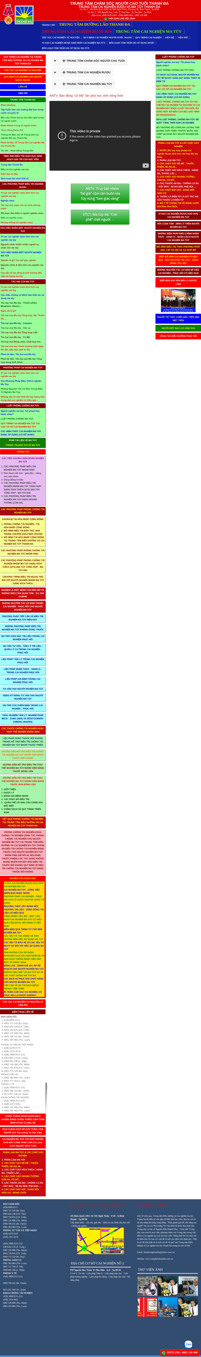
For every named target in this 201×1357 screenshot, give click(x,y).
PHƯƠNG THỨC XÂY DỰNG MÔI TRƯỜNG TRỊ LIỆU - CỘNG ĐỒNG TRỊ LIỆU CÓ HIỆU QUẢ (24, 909)
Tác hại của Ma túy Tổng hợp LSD (19, 332)
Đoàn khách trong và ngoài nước (18, 125)
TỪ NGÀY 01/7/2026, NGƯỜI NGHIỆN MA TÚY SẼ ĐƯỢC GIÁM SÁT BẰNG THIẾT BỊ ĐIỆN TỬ (178, 78)
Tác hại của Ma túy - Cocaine (16, 323)
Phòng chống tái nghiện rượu (17, 222)
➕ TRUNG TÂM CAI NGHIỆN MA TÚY (84, 84)
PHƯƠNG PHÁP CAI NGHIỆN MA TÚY (22, 367)
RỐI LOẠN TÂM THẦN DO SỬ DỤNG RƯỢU (131, 43)
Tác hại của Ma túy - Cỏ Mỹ (15, 337)
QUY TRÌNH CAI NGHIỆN (148, 37)
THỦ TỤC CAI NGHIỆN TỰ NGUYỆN (61, 37)
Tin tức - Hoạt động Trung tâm (17, 150)
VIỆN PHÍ (183, 37)
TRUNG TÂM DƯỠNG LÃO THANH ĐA (94, 24)
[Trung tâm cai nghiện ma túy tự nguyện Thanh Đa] (17, 14)
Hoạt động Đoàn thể (12, 130)
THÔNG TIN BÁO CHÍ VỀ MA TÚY (22, 445)
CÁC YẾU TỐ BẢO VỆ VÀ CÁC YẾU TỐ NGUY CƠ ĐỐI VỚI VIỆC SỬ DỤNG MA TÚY (24, 945)
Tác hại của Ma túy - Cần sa (15, 328)
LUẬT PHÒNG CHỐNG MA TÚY (23, 405)
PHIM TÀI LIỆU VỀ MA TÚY (23, 440)
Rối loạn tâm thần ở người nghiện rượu (22, 213)
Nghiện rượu (7, 200)
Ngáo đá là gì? (8, 311)
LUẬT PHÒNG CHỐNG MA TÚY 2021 (175, 70)
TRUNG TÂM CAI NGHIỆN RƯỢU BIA (77, 31)
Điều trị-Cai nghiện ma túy (15, 169)
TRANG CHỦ (48, 25)
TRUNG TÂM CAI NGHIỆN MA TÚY (149, 31)
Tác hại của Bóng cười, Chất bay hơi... (21, 341)
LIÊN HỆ (169, 37)
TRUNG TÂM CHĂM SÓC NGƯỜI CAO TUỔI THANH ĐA (119, 3)
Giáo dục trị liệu (9, 174)
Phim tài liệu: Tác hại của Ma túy (18, 354)
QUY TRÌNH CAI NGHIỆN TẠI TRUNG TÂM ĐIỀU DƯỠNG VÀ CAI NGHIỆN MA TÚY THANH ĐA (22, 60)
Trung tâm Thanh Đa (12, 164)
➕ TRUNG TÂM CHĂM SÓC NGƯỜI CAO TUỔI (91, 60)
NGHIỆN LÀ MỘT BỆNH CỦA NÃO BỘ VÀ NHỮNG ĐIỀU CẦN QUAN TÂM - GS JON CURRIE (22, 593)
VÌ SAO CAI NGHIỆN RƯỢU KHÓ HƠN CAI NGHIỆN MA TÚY (73, 43)
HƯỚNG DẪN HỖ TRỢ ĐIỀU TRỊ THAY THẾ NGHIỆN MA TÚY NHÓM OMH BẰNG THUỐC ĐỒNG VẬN (22, 768)
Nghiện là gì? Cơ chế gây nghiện (18, 260)
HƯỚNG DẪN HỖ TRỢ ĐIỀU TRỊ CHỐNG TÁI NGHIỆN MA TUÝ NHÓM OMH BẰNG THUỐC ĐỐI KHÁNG (23, 754)
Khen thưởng (8, 105)
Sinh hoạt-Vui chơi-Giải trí (15, 178)
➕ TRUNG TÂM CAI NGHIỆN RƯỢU (83, 72)
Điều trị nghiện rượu (12, 217)
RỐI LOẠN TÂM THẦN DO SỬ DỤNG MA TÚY (65, 48)
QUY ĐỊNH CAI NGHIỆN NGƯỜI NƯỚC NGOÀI (107, 37)
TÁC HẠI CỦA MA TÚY (22, 281)
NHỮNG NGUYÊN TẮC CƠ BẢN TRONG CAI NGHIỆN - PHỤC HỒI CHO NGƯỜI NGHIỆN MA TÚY (22, 606)
